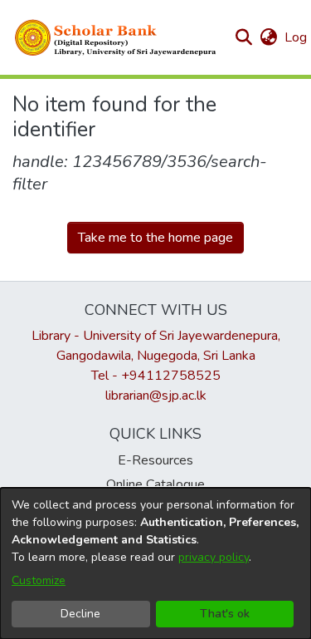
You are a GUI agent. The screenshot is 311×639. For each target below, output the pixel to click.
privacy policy (213, 557)
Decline (80, 614)
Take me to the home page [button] (155, 238)
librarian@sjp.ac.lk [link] (156, 395)
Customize (39, 580)
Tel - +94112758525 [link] (156, 375)
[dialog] (155, 563)
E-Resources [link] (155, 460)
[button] (116, 37)
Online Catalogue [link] (155, 484)
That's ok (225, 614)
